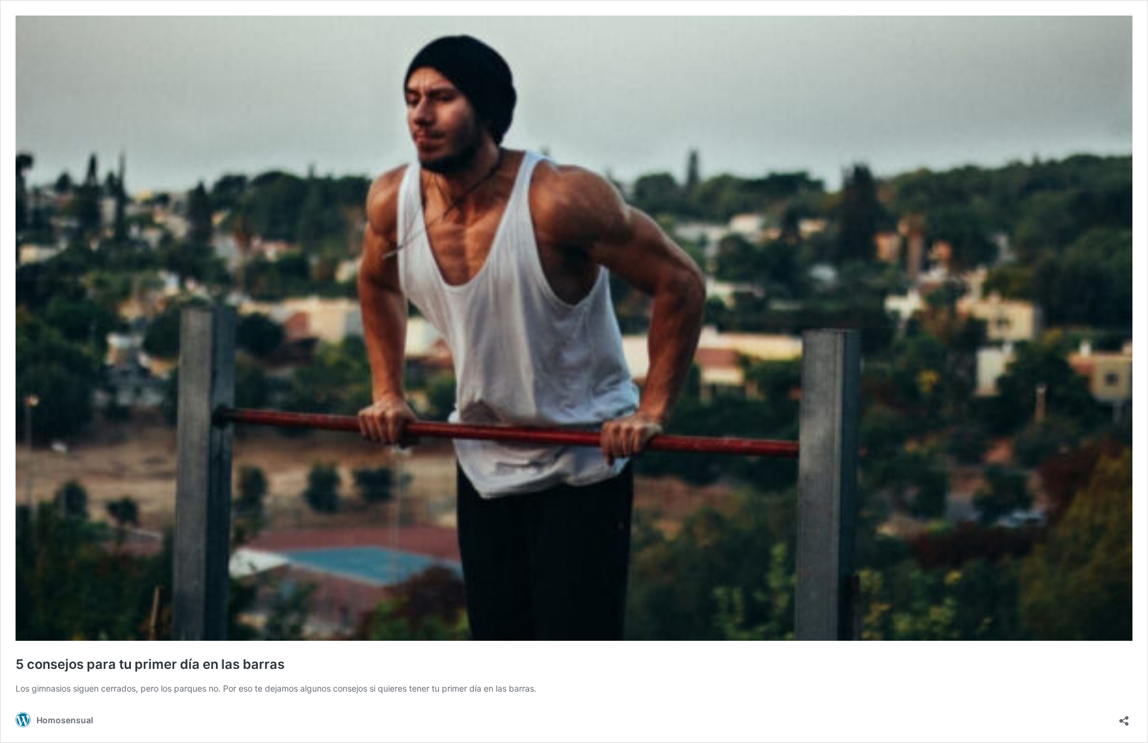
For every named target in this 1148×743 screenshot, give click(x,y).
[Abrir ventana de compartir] (1124, 717)
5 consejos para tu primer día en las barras (150, 664)
